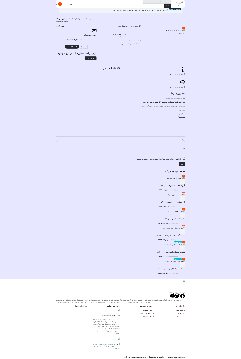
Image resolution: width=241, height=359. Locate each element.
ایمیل (183, 148)
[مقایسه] (172, 181)
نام (183, 139)
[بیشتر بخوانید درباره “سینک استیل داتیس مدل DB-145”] (182, 248)
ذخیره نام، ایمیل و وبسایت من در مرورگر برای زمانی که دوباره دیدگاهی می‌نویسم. (161, 159)
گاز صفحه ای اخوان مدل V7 (173, 202)
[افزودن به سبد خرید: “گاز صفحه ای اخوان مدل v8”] (182, 181)
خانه (95, 19)
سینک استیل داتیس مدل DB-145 (171, 252)
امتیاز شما (181, 110)
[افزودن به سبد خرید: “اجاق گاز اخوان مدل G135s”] (182, 215)
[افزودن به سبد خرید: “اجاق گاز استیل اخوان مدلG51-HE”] (182, 231)
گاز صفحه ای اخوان (81, 19)
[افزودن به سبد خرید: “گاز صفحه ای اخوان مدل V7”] (182, 198)
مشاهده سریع (177, 181)
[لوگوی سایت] (177, 3)
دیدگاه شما (181, 117)
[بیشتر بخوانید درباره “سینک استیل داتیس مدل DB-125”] (182, 264)
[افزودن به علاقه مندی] (167, 181)
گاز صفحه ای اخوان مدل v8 (173, 185)
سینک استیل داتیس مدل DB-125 (171, 268)
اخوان (90, 19)
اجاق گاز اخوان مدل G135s (173, 218)
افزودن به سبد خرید (72, 46)
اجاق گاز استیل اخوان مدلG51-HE (170, 235)
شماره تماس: (111, 315)
